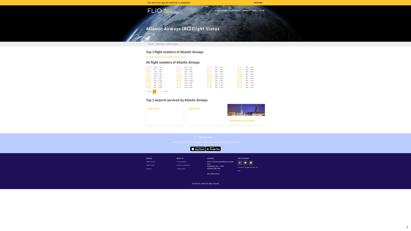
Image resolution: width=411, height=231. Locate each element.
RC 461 (240, 87)
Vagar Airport (154, 108)
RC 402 (209, 67)
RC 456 (148, 85)
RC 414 (240, 67)
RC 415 (148, 69)
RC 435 (209, 74)
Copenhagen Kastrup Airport (242, 120)
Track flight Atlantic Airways (175, 57)
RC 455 (240, 83)
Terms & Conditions (183, 165)
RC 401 (179, 67)
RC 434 (179, 74)
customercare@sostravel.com (248, 167)
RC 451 (209, 78)
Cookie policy (181, 169)
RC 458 (209, 85)
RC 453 (148, 57)
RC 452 (240, 78)
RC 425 (148, 72)
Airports (246, 10)
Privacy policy (181, 162)
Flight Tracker (221, 10)
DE (263, 10)
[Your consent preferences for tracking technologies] (407, 227)
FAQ (239, 171)
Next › (166, 92)
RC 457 (179, 85)
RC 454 (240, 81)
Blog (254, 10)
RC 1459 (148, 67)
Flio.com (150, 44)
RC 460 (209, 87)
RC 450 (154, 57)
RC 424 (179, 69)
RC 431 (148, 74)
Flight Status (235, 10)
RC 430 (179, 72)
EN (260, 10)
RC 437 (148, 76)
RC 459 (160, 57)
